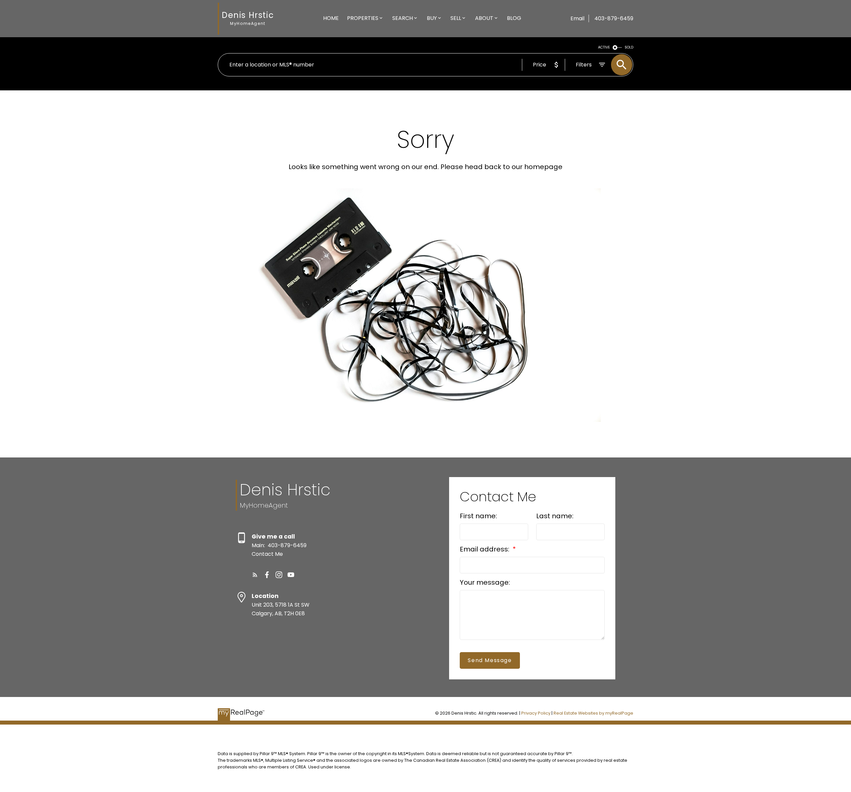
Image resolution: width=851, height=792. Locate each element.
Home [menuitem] (331, 18)
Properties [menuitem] (362, 18)
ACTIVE (604, 47)
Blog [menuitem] (514, 18)
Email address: (485, 549)
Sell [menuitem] (455, 18)
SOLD (629, 47)
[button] (255, 574)
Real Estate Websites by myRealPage (593, 713)
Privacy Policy (535, 713)
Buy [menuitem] (432, 18)
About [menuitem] (484, 18)
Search (402, 18)
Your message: (485, 582)
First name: (478, 516)
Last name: (554, 516)
